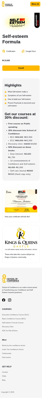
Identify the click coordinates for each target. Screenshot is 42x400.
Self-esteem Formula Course (12, 323)
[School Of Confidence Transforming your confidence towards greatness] (7, 4)
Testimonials (6, 353)
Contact (5, 372)
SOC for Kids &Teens (10, 331)
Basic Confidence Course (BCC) (14, 319)
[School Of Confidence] (11, 283)
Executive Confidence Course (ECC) (15, 315)
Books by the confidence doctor (13, 345)
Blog (3, 380)
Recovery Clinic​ (8, 327)
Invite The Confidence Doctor (13, 349)
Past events (6, 357)
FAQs (4, 376)
